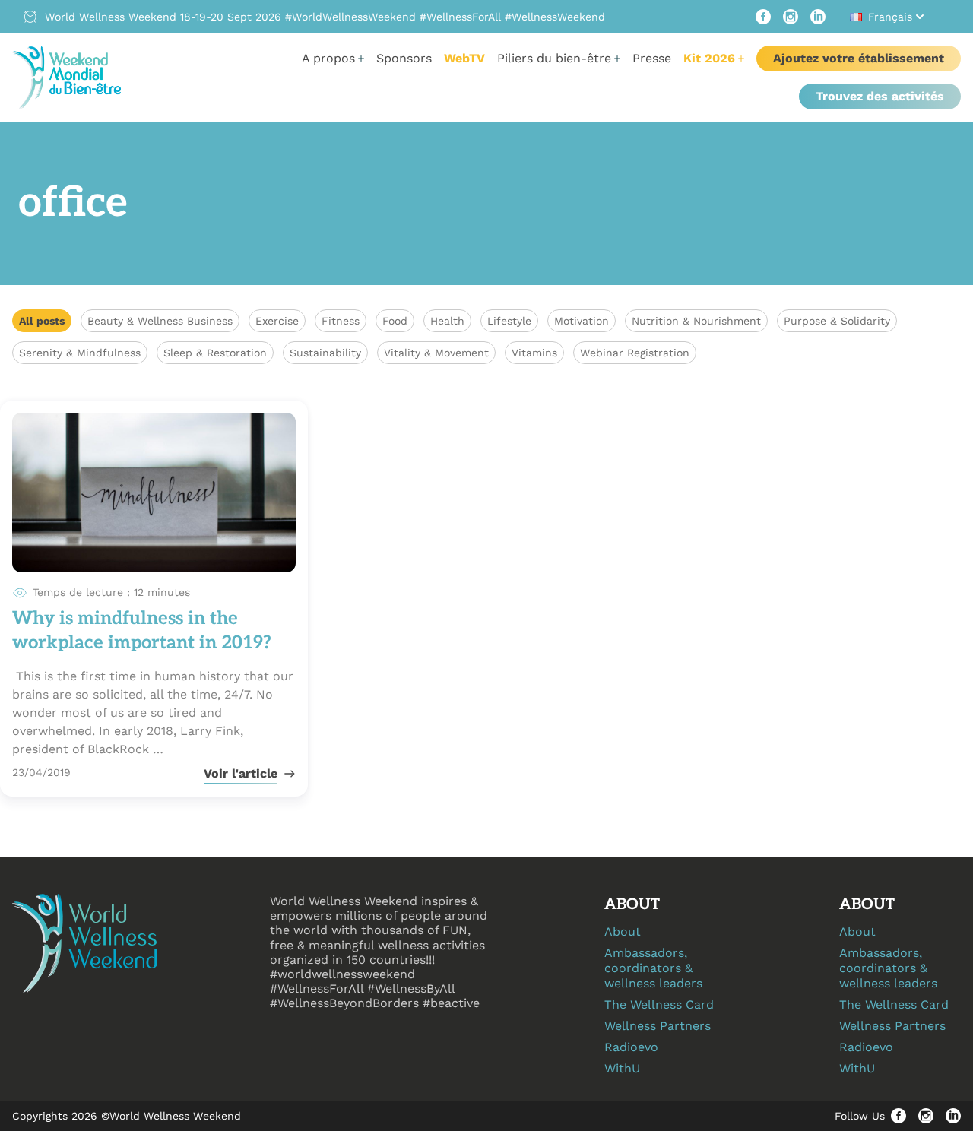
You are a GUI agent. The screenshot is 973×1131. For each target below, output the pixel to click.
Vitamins (534, 353)
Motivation (581, 321)
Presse (651, 58)
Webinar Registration (634, 353)
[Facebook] (763, 16)
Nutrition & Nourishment (696, 321)
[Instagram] (790, 16)
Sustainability (325, 353)
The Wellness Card (659, 1004)
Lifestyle (509, 321)
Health (447, 321)
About (622, 931)
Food (394, 321)
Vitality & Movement (436, 353)
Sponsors (404, 58)
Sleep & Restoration (215, 353)
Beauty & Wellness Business (160, 321)
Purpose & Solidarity (837, 321)
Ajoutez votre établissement (858, 58)
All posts (42, 321)
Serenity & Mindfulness (80, 353)
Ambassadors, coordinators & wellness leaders (653, 968)
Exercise (277, 321)
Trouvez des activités (880, 96)
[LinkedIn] (818, 16)
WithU (622, 1068)
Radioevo (631, 1047)
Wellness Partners (657, 1026)
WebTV (464, 58)
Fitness (341, 321)
